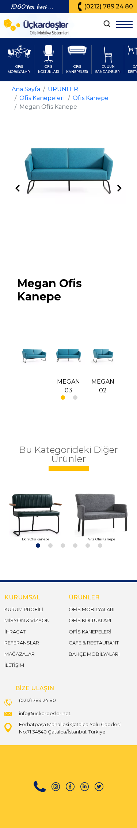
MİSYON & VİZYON (27, 620)
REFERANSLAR (21, 643)
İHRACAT (15, 632)
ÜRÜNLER (63, 89)
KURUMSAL (22, 597)
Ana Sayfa (26, 89)
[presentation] (18, 188)
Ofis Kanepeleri (42, 98)
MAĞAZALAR (19, 654)
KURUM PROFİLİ (23, 609)
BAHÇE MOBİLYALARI (94, 654)
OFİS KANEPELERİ (90, 632)
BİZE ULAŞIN (34, 688)
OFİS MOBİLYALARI (91, 609)
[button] (62, 397)
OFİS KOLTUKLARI (90, 620)
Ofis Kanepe (91, 98)
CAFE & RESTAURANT (94, 643)
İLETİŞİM (14, 665)
